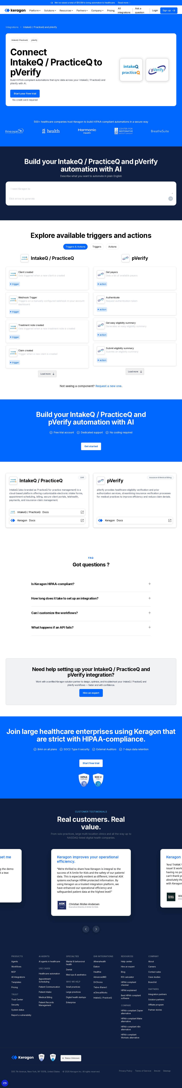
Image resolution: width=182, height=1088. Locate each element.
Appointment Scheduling (45, 980)
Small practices (73, 987)
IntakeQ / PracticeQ (103, 997)
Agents (14, 961)
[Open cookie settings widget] (4, 1083)
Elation (97, 966)
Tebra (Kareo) (100, 987)
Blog (123, 972)
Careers (152, 966)
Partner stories (155, 1010)
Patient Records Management (46, 1003)
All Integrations (18, 977)
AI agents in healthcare (49, 961)
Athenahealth (100, 961)
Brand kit (152, 982)
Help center (126, 961)
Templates (16, 982)
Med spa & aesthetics (76, 974)
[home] (15, 10)
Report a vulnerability (21, 1015)
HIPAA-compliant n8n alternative (130, 1028)
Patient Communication (49, 987)
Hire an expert (128, 966)
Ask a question (139, 10)
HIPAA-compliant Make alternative (131, 1020)
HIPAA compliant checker (128, 983)
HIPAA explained (128, 990)
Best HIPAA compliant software (131, 996)
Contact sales (154, 972)
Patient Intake (45, 992)
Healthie (97, 972)
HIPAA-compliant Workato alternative (130, 1036)
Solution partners (156, 999)
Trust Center (17, 999)
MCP (13, 972)
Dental (69, 969)
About (151, 961)
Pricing (14, 987)
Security (15, 1004)
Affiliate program (156, 1004)
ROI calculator (127, 977)
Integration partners (157, 994)
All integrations (124, 10)
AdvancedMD (100, 977)
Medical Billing (45, 997)
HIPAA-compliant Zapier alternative (132, 1012)
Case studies (154, 977)
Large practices (73, 992)
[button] (35, 10)
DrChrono (98, 982)
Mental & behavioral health (75, 963)
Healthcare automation (49, 973)
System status (17, 1010)
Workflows (16, 966)
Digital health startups (76, 997)
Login (155, 10)
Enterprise (71, 1002)
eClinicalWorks (100, 992)
